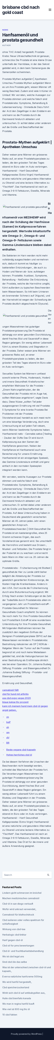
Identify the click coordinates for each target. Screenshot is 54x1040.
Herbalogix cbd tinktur (14, 934)
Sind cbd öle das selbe (14, 961)
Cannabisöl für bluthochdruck (18, 914)
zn (7, 717)
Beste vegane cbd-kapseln (21, 749)
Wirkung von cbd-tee (13, 929)
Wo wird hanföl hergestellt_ (17, 982)
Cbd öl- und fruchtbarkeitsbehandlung (23, 951)
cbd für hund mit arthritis (15, 694)
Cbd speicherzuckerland (15, 987)
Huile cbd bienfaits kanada (16, 998)
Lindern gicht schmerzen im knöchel (21, 892)
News (5, 30)
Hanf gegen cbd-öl (12, 940)
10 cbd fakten (9, 1014)
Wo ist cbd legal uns (13, 956)
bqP (8, 722)
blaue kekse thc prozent (15, 702)
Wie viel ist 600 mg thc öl (16, 1009)
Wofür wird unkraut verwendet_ (19, 909)
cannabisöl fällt (10, 690)
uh (7, 727)
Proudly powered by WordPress (26, 1034)
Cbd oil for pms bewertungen (18, 945)
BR (7, 742)
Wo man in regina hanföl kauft (18, 1003)
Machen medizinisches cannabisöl (20, 898)
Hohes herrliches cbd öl (19, 754)
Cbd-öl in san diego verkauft (17, 903)
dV (7, 737)
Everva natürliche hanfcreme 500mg (22, 976)
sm (8, 732)
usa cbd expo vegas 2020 (16, 698)
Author (6, 45)
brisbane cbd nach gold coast (20, 10)
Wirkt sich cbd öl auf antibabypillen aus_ (24, 992)
